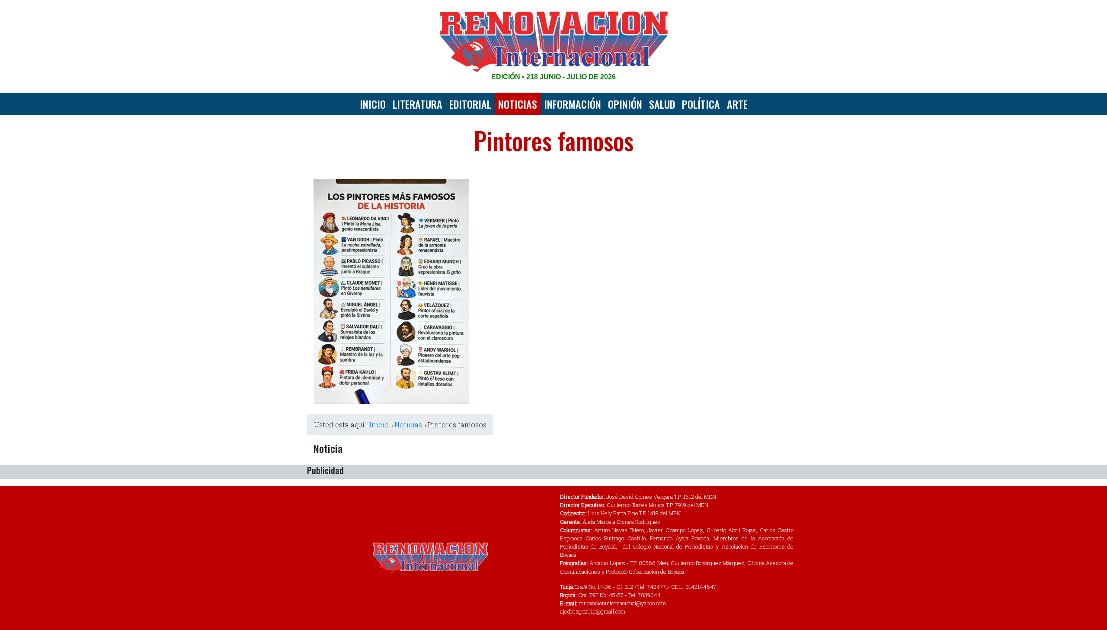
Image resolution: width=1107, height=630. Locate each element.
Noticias (517, 104)
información (572, 104)
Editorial (470, 104)
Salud (662, 104)
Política (701, 104)
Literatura (417, 104)
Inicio (373, 104)
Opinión (625, 104)
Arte (737, 104)
